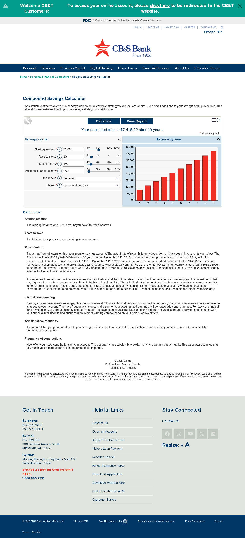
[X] (202, 434)
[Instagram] (179, 434)
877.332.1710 (30, 425)
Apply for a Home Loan (108, 440)
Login (137, 27)
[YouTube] (190, 434)
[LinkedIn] (213, 434)
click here (160, 6)
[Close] (240, 5)
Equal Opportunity (194, 521)
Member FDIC (81, 521)
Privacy (219, 521)
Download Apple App (107, 474)
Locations (172, 27)
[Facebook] (167, 434)
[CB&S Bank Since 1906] (122, 48)
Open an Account (104, 431)
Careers (189, 27)
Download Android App (108, 482)
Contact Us (208, 27)
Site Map (36, 532)
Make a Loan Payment (107, 448)
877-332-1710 (213, 32)
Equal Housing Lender (110, 521)
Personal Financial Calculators (49, 77)
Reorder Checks (103, 457)
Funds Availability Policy (108, 465)
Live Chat (153, 27)
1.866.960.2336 (33, 478)
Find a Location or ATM (108, 491)
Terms (25, 532)
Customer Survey (104, 499)
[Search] (222, 27)
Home (23, 77)
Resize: (170, 445)
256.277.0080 (31, 429)
